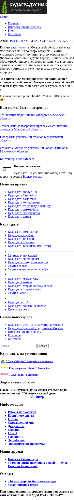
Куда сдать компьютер (23, 231)
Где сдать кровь (18, 309)
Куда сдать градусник (22, 191)
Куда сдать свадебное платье (27, 305)
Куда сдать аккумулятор (24, 213)
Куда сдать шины (19, 216)
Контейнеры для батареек (17, 159)
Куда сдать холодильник (24, 202)
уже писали (18, 47)
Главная (13, 23)
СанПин (14, 429)
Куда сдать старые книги (24, 289)
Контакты (14, 34)
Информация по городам (24, 27)
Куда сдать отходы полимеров (28, 262)
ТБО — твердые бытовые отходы (32, 481)
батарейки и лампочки (29, 361)
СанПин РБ (16, 436)
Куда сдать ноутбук (21, 235)
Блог (11, 30)
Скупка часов (17, 293)
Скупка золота (17, 265)
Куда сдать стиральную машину (29, 206)
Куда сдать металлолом (23, 258)
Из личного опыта (21, 415)
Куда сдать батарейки (22, 195)
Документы (16, 426)
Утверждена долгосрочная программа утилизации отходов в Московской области (34, 127)
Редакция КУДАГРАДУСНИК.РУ (33, 40)
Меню (4, 16)
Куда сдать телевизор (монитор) (29, 245)
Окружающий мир (21, 422)
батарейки (38, 368)
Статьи (13, 419)
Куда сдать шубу (19, 302)
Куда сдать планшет (21, 242)
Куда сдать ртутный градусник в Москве (35, 324)
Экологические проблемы (26, 443)
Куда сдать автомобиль (23, 209)
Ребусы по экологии (22, 412)
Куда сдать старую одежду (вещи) (30, 285)
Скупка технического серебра (28, 269)
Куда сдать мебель (20, 282)
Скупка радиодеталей (22, 255)
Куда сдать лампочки (22, 199)
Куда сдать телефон (21, 238)
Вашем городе (32, 176)
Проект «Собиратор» (23, 459)
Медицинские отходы (23, 484)
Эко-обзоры (16, 440)
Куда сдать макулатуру (23, 278)
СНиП (12, 433)
